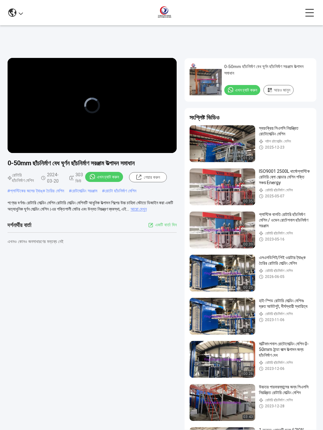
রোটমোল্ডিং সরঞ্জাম (84, 190)
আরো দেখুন (139, 209)
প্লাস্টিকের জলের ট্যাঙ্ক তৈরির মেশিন (37, 190)
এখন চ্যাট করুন (108, 176)
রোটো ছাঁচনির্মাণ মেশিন (120, 190)
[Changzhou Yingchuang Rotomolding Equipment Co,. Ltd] (164, 12)
